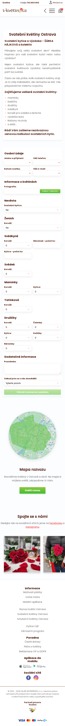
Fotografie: (10, 186)
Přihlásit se (57, 2)
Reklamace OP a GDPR (32, 651)
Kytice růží (32, 626)
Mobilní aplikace (32, 602)
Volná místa (32, 597)
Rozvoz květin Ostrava (32, 609)
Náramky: (9, 343)
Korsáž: (8, 223)
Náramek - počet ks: (44, 240)
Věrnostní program (32, 631)
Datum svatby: (12, 168)
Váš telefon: (39, 158)
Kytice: (37, 287)
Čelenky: (37, 322)
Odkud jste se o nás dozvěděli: (20, 378)
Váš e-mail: (39, 168)
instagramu (32, 527)
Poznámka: (10, 361)
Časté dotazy (33, 641)
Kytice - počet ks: (13, 251)
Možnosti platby (32, 592)
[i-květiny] (15, 10)
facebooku (55, 523)
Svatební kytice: (13, 205)
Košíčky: (37, 333)
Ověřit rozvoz (32, 490)
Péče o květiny (32, 646)
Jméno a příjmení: (14, 158)
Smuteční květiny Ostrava (32, 619)
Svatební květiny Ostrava (32, 614)
